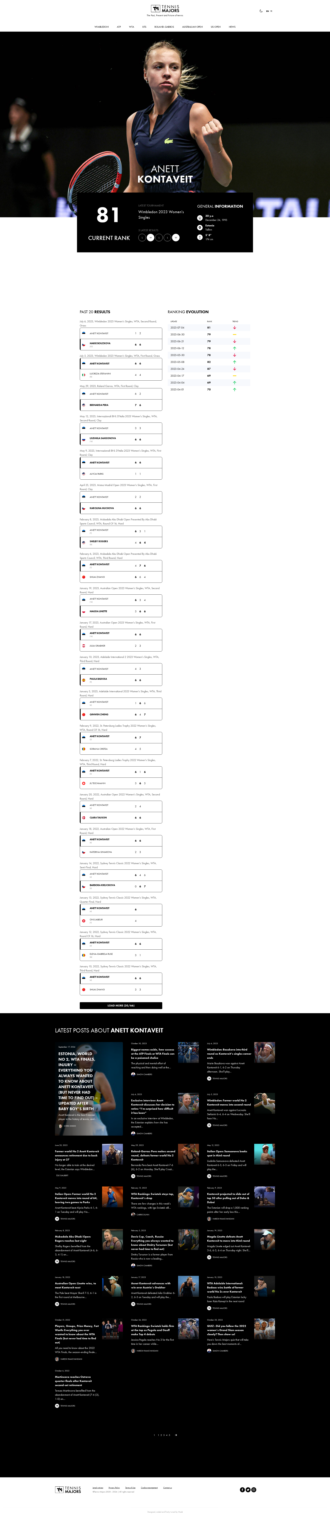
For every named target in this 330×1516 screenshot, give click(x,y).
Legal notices (98, 1487)
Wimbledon (102, 26)
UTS (144, 26)
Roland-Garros (164, 26)
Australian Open (192, 26)
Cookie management (149, 1487)
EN (267, 11)
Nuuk (180, 1511)
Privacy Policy (114, 1487)
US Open (216, 26)
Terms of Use (130, 1487)
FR (271, 11)
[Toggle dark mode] (261, 11)
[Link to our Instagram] (253, 1489)
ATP (119, 26)
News (232, 26)
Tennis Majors (165, 8)
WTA (131, 26)
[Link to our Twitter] (248, 1489)
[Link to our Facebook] (242, 1489)
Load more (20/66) (121, 1005)
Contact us (167, 1487)
